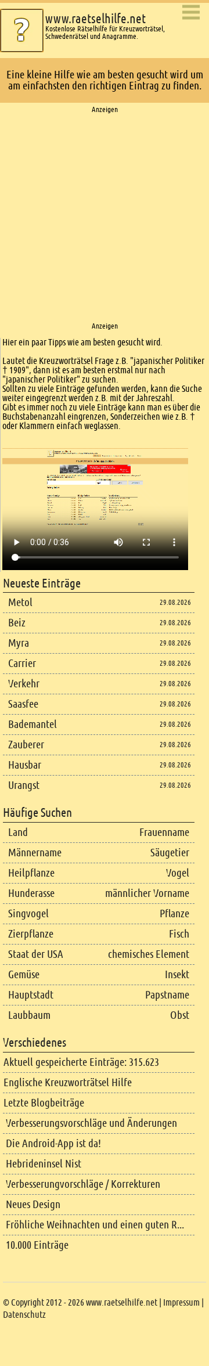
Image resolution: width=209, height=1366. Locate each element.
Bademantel (32, 724)
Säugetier (169, 852)
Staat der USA (35, 954)
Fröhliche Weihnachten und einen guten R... (95, 1224)
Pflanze (174, 913)
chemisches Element (148, 954)
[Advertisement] (104, 218)
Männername (35, 852)
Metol (20, 602)
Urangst (23, 785)
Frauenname (164, 832)
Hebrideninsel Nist (43, 1163)
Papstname (167, 994)
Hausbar (24, 765)
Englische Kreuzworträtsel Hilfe (67, 1082)
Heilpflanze (31, 873)
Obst (179, 1015)
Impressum (181, 1302)
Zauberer (26, 744)
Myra (18, 643)
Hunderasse (31, 893)
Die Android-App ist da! (53, 1143)
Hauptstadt (30, 994)
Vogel (177, 873)
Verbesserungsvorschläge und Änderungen (91, 1123)
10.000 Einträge (37, 1245)
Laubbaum (29, 1015)
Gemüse (23, 974)
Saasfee (23, 704)
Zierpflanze (30, 934)
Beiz (17, 622)
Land (18, 832)
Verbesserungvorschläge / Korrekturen (83, 1184)
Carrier (22, 663)
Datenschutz (24, 1315)
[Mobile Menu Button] (191, 13)
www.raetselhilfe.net (95, 18)
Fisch (179, 934)
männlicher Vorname (147, 893)
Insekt (177, 974)
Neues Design (33, 1204)
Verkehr (23, 683)
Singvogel (28, 913)
